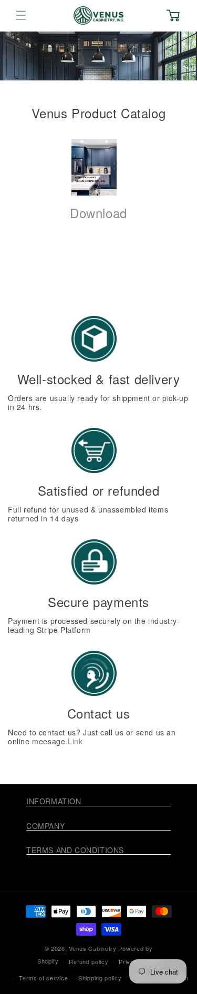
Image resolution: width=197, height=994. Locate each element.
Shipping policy (100, 977)
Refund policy (88, 961)
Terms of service (43, 977)
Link (75, 741)
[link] (94, 167)
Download (98, 212)
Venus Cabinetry (93, 948)
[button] (21, 15)
